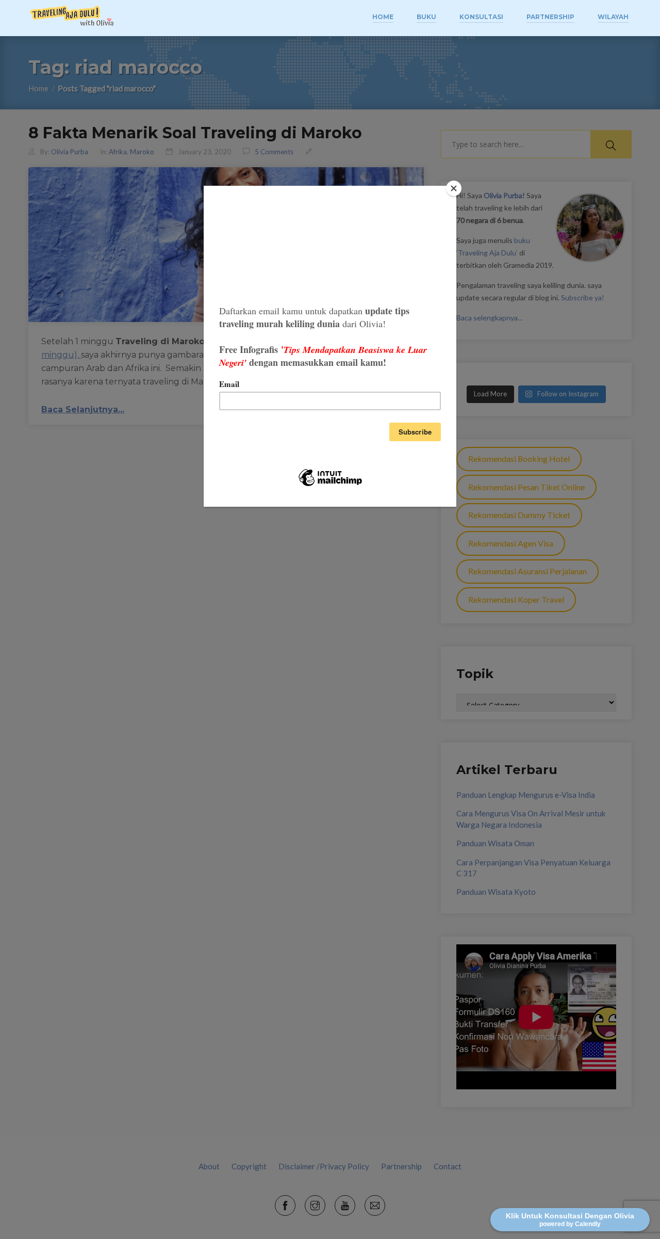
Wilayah (613, 17)
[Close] (453, 188)
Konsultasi (481, 17)
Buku (426, 17)
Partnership (550, 17)
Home (382, 17)
